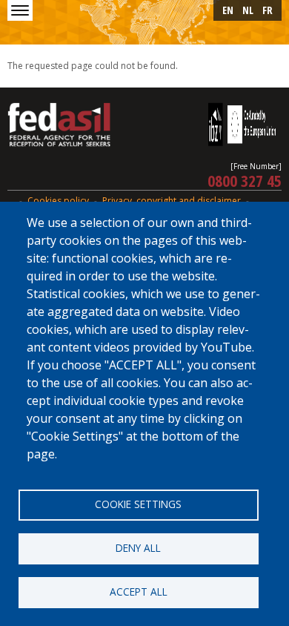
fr (267, 10)
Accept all (138, 591)
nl (247, 10)
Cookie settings (138, 504)
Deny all (138, 548)
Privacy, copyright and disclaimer (171, 200)
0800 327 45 (244, 180)
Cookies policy (58, 200)
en (227, 10)
